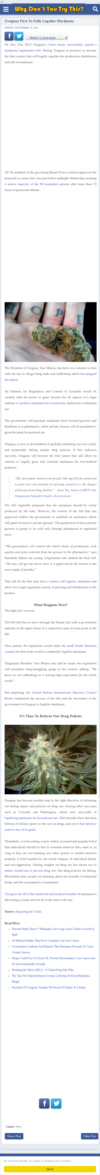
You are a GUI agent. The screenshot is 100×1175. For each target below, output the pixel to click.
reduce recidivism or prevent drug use (30, 870)
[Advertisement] (50, 117)
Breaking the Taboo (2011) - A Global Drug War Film (43, 970)
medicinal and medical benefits (55, 894)
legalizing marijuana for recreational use (31, 818)
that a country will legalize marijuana (65, 581)
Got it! (50, 1169)
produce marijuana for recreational (42, 403)
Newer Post (14, 1136)
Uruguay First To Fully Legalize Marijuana (39, 21)
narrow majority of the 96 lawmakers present (38, 184)
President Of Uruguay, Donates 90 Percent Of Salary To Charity (49, 987)
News (18, 1126)
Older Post (89, 1136)
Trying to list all (15, 894)
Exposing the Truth (28, 911)
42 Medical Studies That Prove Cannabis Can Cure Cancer (45, 940)
